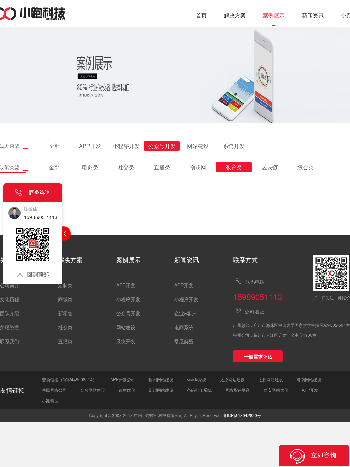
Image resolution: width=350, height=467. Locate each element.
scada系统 (196, 379)
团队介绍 (9, 313)
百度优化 (127, 390)
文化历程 (9, 299)
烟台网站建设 (92, 390)
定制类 (65, 285)
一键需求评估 (258, 356)
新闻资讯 (313, 15)
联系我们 (9, 341)
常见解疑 (183, 341)
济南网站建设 (309, 379)
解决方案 (235, 15)
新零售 (65, 313)
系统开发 (125, 341)
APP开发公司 (122, 379)
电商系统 (183, 327)
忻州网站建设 (161, 379)
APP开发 (125, 285)
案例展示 (274, 15)
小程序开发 (128, 299)
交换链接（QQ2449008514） (69, 379)
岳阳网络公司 (54, 390)
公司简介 (9, 285)
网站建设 (125, 327)
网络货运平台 (237, 390)
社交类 (65, 327)
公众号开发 (128, 313)
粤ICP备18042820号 (242, 415)
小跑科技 (50, 400)
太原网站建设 (232, 379)
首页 (201, 15)
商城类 (65, 299)
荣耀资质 (9, 327)
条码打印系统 (199, 390)
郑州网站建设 (161, 390)
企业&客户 (185, 313)
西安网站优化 (276, 390)
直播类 (65, 341)
